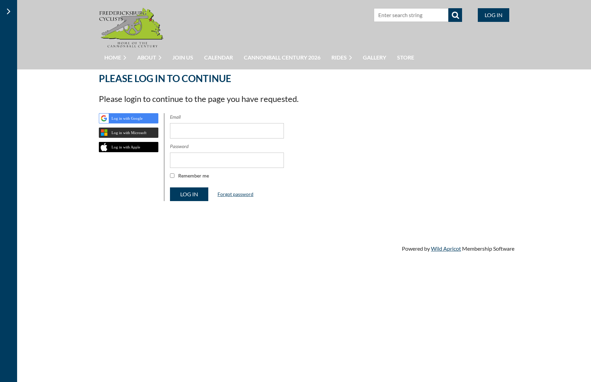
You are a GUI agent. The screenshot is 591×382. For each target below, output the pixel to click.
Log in (493, 15)
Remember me (193, 176)
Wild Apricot (446, 248)
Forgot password (235, 194)
